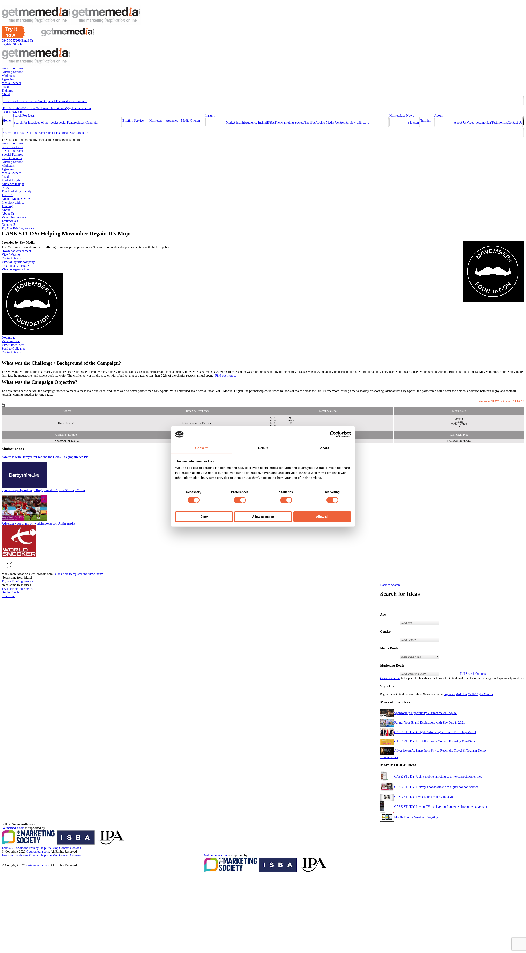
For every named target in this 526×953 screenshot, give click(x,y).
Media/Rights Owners (480, 694)
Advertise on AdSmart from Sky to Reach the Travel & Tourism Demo (440, 750)
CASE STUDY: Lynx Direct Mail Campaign (423, 796)
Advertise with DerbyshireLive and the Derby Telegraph (45, 457)
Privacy (34, 848)
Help (42, 848)
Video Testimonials (479, 122)
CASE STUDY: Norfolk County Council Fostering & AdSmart (435, 741)
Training (7, 90)
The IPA (309, 122)
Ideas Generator (77, 101)
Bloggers (413, 122)
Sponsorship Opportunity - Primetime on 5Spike (425, 713)
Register (7, 111)
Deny (204, 516)
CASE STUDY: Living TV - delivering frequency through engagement (440, 806)
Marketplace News (401, 115)
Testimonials (499, 122)
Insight (6, 86)
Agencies (8, 79)
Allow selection (263, 516)
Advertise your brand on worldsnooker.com (38, 523)
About (6, 94)
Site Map (52, 848)
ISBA (271, 122)
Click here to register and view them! (79, 574)
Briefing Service (12, 72)
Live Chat (8, 596)
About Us (460, 122)
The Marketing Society (289, 122)
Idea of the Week (35, 101)
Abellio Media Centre (329, 122)
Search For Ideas (12, 68)
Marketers (8, 75)
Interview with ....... (356, 122)
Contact (64, 848)
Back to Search (390, 585)
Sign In (18, 111)
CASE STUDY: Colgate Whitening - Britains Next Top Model (435, 732)
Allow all (322, 516)
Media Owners (11, 83)
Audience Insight (256, 122)
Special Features (56, 101)
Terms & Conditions (15, 848)
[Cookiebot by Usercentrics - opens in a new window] (333, 434)
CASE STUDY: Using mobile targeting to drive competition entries (438, 776)
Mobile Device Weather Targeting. (416, 817)
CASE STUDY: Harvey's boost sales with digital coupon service (436, 787)
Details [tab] (263, 448)
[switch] (240, 500)
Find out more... (225, 375)
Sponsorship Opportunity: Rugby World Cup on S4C (43, 490)
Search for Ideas (13, 101)
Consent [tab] (201, 448)
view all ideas (389, 757)
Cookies (75, 848)
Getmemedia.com (390, 678)
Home (7, 120)
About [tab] (324, 448)
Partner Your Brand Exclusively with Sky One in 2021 (429, 722)
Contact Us (515, 122)
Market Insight (235, 122)
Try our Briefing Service (17, 581)
